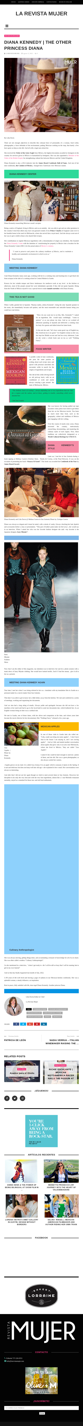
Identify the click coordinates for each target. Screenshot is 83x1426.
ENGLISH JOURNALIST (34, 1013)
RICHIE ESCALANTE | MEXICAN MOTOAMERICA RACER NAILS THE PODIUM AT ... (61, 1075)
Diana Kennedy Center (15, 243)
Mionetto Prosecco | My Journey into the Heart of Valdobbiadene (61, 1187)
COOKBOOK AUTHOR (40, 1009)
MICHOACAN (57, 1016)
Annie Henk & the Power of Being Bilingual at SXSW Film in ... (22, 1187)
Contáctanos (52, 2)
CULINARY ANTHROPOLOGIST (58, 1009)
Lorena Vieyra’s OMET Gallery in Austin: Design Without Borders (21, 1222)
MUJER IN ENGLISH (65, 2)
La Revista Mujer (41, 14)
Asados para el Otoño (22, 1073)
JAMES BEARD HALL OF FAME (52, 1013)
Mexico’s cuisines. (47, 246)
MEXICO (47, 1016)
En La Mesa (21, 1069)
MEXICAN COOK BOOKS (34, 1016)
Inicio (13, 2)
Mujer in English (60, 1065)
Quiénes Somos (23, 2)
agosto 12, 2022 (28, 53)
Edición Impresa (38, 2)
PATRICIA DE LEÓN (15, 1040)
